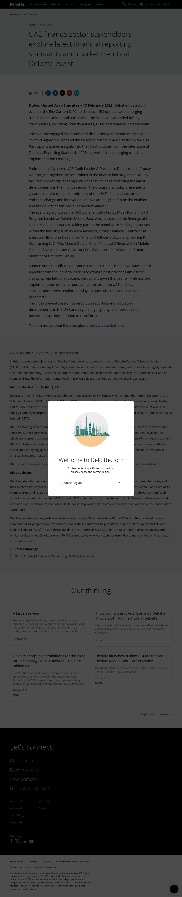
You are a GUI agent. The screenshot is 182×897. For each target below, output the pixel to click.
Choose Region (72, 483)
